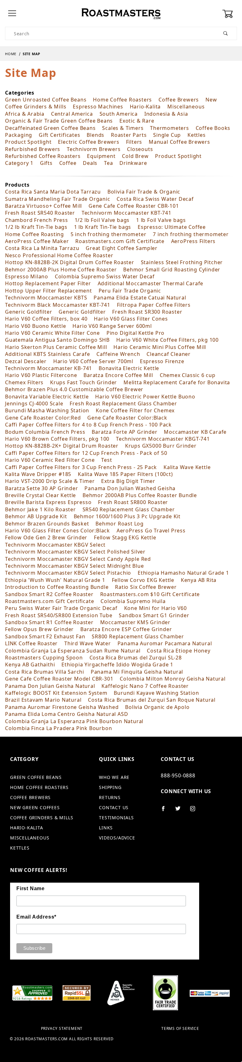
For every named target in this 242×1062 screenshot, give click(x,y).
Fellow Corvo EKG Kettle (143, 580)
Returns (110, 797)
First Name (30, 888)
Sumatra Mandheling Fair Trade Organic (57, 198)
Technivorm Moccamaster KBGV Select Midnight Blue (74, 565)
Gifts (46, 163)
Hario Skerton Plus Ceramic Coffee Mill (56, 347)
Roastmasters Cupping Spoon (44, 657)
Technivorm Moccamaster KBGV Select (55, 544)
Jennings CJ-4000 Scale (34, 403)
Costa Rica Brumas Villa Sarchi (44, 671)
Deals (90, 163)
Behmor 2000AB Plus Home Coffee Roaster (61, 269)
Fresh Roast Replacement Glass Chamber (123, 403)
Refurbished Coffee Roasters (43, 156)
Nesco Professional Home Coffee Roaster (59, 255)
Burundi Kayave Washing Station (156, 692)
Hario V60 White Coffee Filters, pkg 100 (167, 339)
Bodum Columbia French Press (45, 431)
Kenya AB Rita (198, 580)
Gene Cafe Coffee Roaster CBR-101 (134, 205)
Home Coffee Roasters (122, 99)
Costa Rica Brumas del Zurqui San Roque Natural (152, 699)
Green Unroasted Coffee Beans (45, 99)
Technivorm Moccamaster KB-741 (48, 368)
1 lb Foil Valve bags (161, 220)
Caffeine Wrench (118, 354)
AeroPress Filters (193, 241)
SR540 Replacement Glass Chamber (129, 509)
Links (106, 828)
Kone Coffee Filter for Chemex (135, 410)
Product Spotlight (28, 141)
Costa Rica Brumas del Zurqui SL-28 (135, 657)
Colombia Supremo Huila (133, 601)
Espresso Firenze (162, 361)
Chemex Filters (24, 382)
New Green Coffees (35, 807)
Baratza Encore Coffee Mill (118, 375)
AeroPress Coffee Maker (37, 241)
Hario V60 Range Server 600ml (112, 325)
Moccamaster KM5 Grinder (135, 622)
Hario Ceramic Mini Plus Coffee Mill (159, 347)
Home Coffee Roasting (34, 234)
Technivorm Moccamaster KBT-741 (126, 212)
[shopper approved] (32, 992)
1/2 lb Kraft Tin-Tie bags (36, 226)
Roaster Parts (129, 134)
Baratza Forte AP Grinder (124, 431)
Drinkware (133, 163)
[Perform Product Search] (226, 33)
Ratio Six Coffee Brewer (145, 586)
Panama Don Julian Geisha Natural (50, 685)
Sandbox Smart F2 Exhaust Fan (45, 636)
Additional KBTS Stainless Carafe (47, 354)
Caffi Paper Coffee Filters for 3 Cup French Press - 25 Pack (81, 467)
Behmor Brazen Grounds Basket (47, 523)
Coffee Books (213, 128)
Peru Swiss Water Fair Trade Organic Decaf (61, 608)
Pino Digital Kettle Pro (135, 332)
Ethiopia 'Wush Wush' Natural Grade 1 (55, 580)
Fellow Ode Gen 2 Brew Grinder (46, 537)
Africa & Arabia (24, 113)
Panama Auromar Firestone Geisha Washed (61, 707)
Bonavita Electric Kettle (129, 368)
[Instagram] (195, 811)
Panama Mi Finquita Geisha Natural (137, 671)
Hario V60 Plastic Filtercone (41, 375)
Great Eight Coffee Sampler (122, 248)
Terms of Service (180, 1028)
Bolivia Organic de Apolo (157, 707)
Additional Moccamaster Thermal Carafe (151, 283)
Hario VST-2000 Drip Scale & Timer (50, 481)
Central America (72, 113)
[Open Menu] (12, 13)
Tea (108, 163)
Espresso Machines (98, 106)
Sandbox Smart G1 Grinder (154, 615)
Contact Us (114, 807)
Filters (134, 141)
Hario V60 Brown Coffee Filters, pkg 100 (57, 438)
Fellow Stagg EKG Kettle (125, 537)
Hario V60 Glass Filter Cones (131, 318)
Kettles (196, 134)
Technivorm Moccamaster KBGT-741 (163, 438)
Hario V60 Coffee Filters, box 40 (46, 318)
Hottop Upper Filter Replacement (48, 290)
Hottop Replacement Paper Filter (48, 283)
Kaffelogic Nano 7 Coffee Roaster (145, 685)
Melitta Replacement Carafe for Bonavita (177, 382)
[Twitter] (180, 811)
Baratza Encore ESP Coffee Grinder (126, 629)
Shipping (110, 787)
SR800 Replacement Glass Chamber (138, 636)
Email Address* (36, 917)
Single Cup (167, 134)
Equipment (101, 156)
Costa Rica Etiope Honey (178, 650)
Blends (95, 134)
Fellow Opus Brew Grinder (39, 629)
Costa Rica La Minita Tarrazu (42, 248)
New (211, 99)
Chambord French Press (36, 220)
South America (119, 113)
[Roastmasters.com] (121, 13)
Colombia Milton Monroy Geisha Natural (173, 678)
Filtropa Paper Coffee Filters (154, 304)
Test (106, 459)
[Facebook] (166, 811)
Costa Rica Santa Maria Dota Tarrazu (53, 191)
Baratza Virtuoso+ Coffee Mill (43, 205)
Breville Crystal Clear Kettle (40, 495)
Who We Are (114, 777)
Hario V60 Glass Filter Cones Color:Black (57, 530)
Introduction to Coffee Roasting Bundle (56, 586)
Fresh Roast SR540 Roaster (40, 212)
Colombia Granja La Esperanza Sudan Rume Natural (73, 650)
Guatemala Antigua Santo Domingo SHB (57, 339)
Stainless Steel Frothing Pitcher (182, 262)
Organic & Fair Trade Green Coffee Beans (59, 120)
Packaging (18, 134)
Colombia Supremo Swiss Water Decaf (105, 276)
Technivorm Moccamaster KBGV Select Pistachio (68, 572)
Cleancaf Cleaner (169, 354)
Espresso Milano (26, 276)
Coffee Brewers (178, 99)
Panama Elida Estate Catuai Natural (140, 297)
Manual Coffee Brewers (179, 141)
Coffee (68, 163)
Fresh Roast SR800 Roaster (133, 502)
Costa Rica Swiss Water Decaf (155, 198)
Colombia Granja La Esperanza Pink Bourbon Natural (74, 721)
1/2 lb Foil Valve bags (102, 220)
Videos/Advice (117, 838)
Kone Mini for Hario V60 (155, 608)
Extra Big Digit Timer (128, 481)
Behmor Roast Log (119, 523)
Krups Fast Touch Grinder (83, 382)
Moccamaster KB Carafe (195, 431)
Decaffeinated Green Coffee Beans (50, 128)
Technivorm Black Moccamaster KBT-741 (57, 304)
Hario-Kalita (145, 106)
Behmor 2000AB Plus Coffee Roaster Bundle (140, 495)
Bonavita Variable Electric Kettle (47, 396)
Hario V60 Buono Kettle (35, 325)
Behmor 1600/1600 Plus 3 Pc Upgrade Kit (127, 516)
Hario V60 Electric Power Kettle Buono (145, 396)
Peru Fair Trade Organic (130, 290)
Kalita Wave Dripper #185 (38, 474)
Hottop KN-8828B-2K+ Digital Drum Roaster (61, 445)
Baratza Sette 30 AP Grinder (41, 488)
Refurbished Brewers (32, 149)
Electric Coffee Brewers (88, 141)
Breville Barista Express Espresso (48, 502)
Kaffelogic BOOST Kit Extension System (56, 692)
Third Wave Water (87, 643)
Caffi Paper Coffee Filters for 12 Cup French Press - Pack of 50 (86, 453)
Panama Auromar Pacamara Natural (165, 643)
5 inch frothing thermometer (109, 234)
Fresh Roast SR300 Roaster (147, 311)
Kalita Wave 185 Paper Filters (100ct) (125, 474)
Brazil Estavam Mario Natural (43, 699)
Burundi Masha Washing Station (47, 410)
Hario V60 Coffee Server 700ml (93, 361)
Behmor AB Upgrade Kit (36, 516)
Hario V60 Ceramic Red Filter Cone (50, 459)
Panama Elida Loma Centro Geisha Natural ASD (66, 714)
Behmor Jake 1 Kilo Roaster (40, 509)
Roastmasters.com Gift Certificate (119, 241)
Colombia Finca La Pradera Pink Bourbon (58, 728)
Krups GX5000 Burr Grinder (161, 445)
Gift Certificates (59, 134)
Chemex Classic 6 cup (188, 375)
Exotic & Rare (136, 120)
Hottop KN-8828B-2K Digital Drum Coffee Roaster (69, 262)
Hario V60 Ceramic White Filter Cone (52, 332)
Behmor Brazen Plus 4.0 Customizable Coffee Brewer (74, 389)
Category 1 (19, 163)
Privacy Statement (62, 1028)
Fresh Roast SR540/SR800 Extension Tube (58, 615)
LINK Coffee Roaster (31, 643)
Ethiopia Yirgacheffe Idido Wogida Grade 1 (117, 664)
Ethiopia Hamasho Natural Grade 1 (183, 572)
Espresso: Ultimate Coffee (172, 226)
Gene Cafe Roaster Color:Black (127, 417)
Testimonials (116, 818)
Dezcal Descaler (26, 361)
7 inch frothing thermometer (191, 234)
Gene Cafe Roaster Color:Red (43, 417)
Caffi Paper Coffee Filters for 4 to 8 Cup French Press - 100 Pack (88, 424)
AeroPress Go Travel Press (151, 530)
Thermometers (169, 128)
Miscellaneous (186, 106)
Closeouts (140, 149)
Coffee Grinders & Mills (35, 106)
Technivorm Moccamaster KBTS (46, 297)
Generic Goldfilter (28, 311)
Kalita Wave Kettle (187, 467)
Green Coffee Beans (35, 777)
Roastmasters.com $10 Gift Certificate (150, 594)
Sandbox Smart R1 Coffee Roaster (49, 622)
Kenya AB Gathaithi (30, 664)
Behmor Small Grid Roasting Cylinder (171, 269)
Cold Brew (135, 156)
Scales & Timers (122, 128)
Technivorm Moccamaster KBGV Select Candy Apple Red (78, 558)
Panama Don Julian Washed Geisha (130, 488)
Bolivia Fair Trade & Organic (143, 191)
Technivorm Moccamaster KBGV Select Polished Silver (75, 551)
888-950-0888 (178, 775)
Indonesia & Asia (166, 113)
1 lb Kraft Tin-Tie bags (102, 226)
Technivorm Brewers (93, 149)
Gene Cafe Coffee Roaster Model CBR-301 (59, 678)
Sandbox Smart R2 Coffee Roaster (49, 594)
